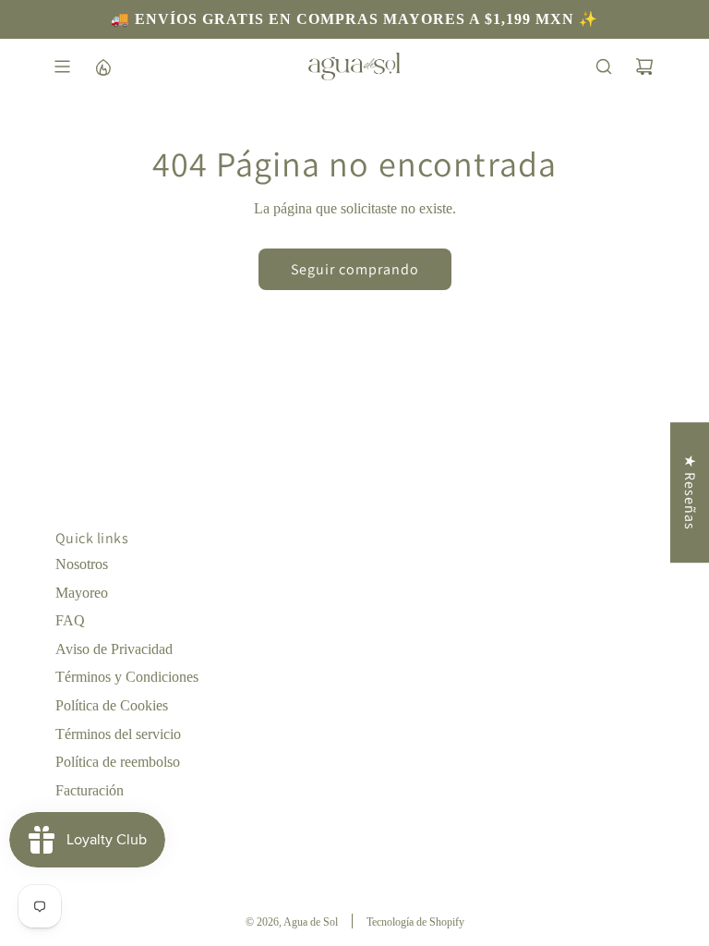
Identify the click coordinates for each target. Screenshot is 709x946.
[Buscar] (603, 66)
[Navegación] (62, 66)
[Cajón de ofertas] (102, 66)
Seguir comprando (355, 269)
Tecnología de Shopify (415, 922)
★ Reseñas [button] (690, 492)
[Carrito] (644, 66)
